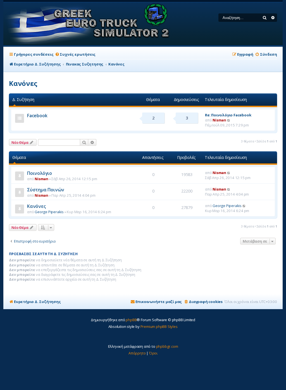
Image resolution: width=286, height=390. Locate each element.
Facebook (37, 115)
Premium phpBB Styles (159, 326)
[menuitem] (75, 54)
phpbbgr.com (167, 346)
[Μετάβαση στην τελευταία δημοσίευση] (229, 172)
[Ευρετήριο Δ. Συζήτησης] (88, 23)
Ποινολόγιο (39, 173)
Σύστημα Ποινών (45, 190)
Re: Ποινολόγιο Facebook (228, 115)
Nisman (219, 120)
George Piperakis (49, 211)
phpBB (131, 319)
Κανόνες (23, 83)
